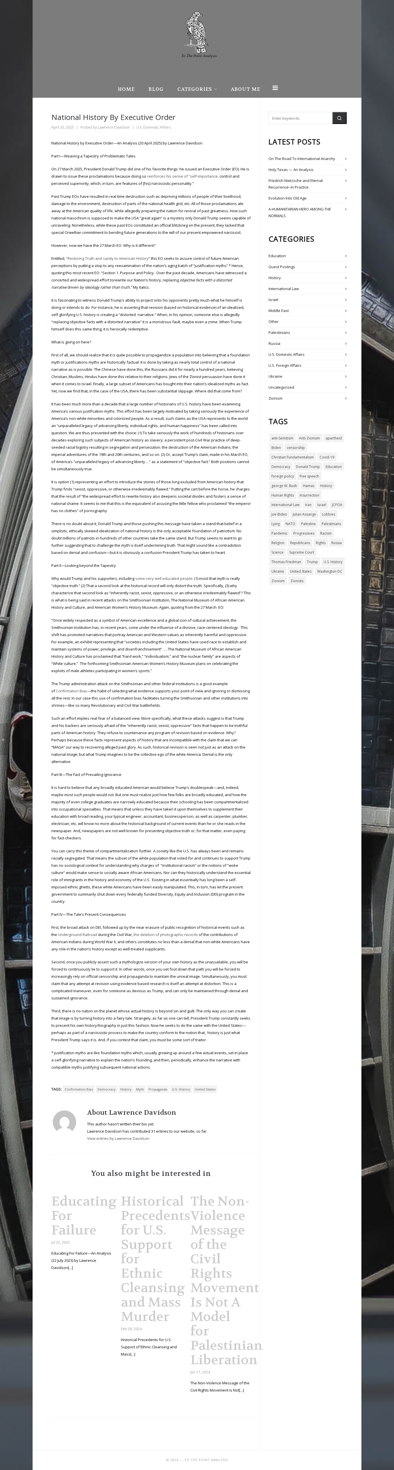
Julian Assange (304, 514)
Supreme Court (301, 552)
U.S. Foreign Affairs (285, 365)
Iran (308, 504)
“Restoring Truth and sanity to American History (107, 258)
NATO (290, 523)
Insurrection (309, 495)
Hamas (308, 485)
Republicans (300, 542)
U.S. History (181, 1089)
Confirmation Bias (71, 690)
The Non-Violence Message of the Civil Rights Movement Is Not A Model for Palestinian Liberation (226, 1280)
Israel (273, 299)
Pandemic (279, 533)
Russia (274, 343)
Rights (321, 542)
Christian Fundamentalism (292, 457)
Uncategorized (281, 387)
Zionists (296, 580)
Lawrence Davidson (114, 127)
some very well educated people (163, 578)
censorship (296, 447)
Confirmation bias (79, 1089)
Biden (276, 447)
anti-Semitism (282, 438)
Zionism (275, 398)
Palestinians (279, 332)
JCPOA (337, 504)
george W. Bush (284, 485)
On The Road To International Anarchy (302, 158)
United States (205, 1089)
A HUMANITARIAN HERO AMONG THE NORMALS (300, 212)
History (126, 1089)
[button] (339, 118)
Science (277, 552)
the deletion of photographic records (166, 934)
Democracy (106, 1089)
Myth (140, 1089)
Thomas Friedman (286, 561)
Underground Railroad (78, 934)
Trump (312, 561)
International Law (284, 288)
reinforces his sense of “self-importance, (183, 176)
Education (277, 255)
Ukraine (275, 376)
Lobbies (328, 514)
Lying (275, 523)
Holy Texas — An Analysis (291, 169)
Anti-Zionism (309, 438)
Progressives (303, 533)
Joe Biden (279, 514)
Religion (277, 542)
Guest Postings (282, 266)
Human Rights (282, 495)
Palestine (308, 523)
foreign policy (282, 476)
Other (274, 321)
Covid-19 (327, 457)
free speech (309, 476)
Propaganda (158, 1089)
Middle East (279, 310)
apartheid (334, 438)
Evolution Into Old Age (288, 198)
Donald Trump (308, 466)
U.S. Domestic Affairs (153, 127)
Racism (326, 533)
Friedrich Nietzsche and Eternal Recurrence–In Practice (296, 184)
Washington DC (329, 571)
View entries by (118, 1138)
